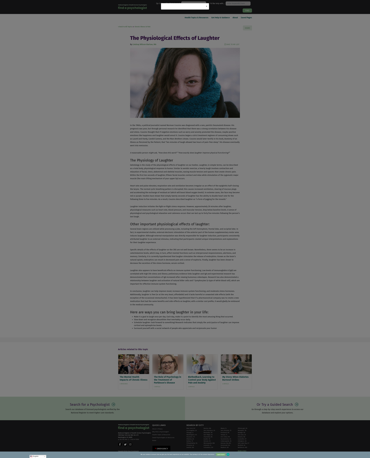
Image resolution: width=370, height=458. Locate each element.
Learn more (221, 454)
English (35, 456)
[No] (368, 455)
